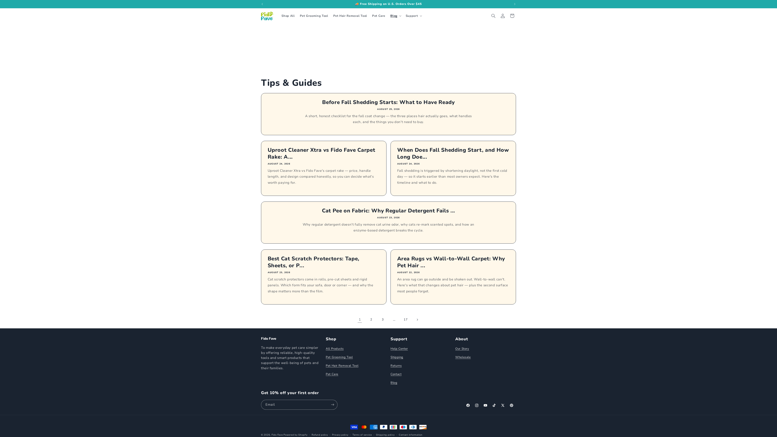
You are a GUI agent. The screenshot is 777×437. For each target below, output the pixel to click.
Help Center (399, 349)
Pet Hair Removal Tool (342, 366)
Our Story (462, 349)
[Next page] (417, 319)
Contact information (410, 434)
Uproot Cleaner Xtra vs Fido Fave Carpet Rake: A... (321, 154)
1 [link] (360, 319)
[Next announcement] (514, 4)
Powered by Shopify (295, 434)
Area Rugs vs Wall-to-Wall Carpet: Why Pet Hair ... (451, 262)
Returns (396, 366)
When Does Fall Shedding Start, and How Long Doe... (453, 154)
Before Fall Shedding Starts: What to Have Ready (388, 102)
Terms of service (362, 434)
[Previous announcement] (262, 4)
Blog (394, 383)
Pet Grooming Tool (339, 357)
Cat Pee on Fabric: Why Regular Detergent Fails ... (388, 211)
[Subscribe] (332, 405)
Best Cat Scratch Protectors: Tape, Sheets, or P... (313, 262)
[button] (395, 15)
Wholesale (463, 357)
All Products (335, 349)
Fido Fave (277, 434)
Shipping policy (385, 434)
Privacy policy (340, 434)
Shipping (397, 357)
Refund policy (320, 434)
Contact (396, 374)
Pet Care (332, 374)
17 (406, 319)
